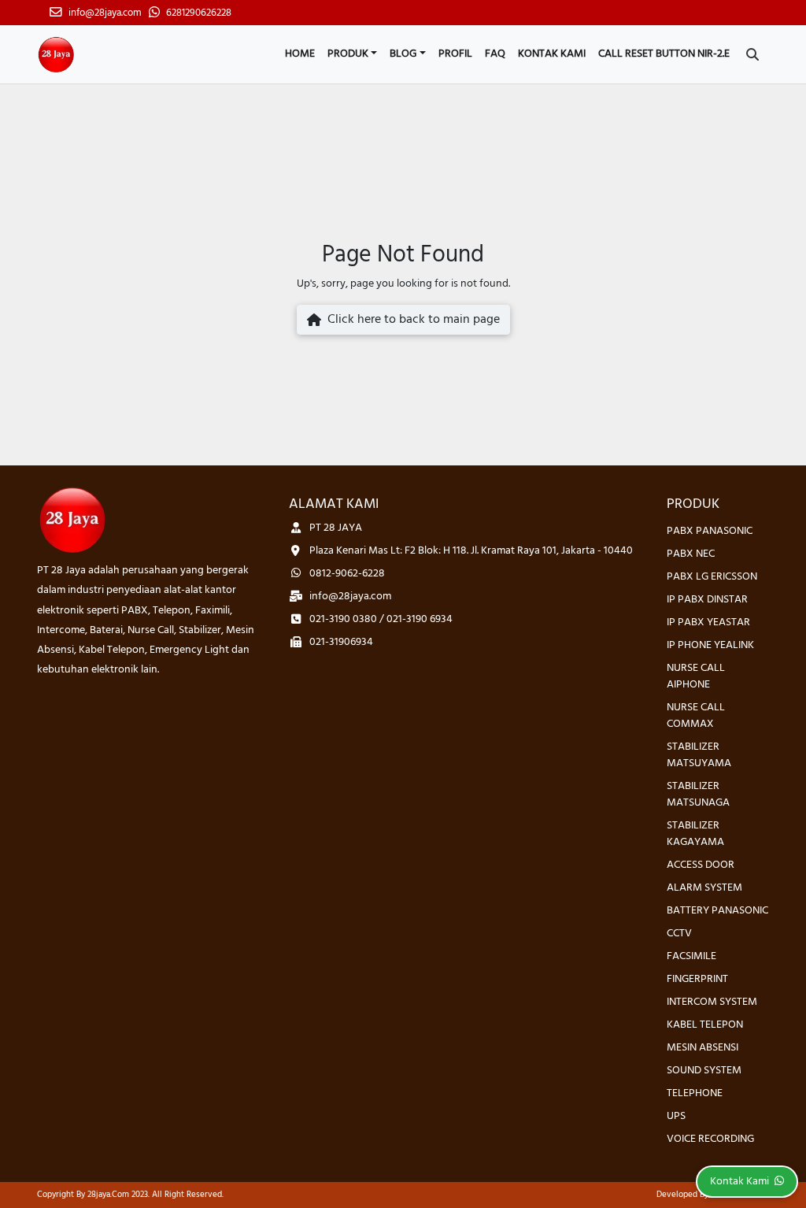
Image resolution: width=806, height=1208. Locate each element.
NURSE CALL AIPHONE (696, 676)
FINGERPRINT (697, 979)
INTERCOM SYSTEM (712, 1002)
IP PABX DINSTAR (707, 600)
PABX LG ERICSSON (712, 577)
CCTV (679, 934)
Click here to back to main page (410, 319)
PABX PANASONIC (709, 531)
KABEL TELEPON (705, 1025)
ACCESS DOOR (700, 865)
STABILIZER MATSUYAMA (699, 755)
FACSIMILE (691, 956)
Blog (403, 54)
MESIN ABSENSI (702, 1048)
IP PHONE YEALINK (710, 645)
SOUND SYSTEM (704, 1071)
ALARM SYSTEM (704, 888)
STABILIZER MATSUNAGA (698, 794)
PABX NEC (691, 554)
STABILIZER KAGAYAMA (695, 834)
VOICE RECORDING (710, 1139)
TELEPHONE (695, 1093)
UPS (676, 1116)
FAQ (495, 54)
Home (300, 54)
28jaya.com (108, 1195)
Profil (455, 54)
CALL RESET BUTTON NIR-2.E (664, 54)
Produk (347, 54)
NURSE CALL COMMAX (696, 715)
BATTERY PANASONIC (717, 911)
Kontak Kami (552, 54)
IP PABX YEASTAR (708, 622)
